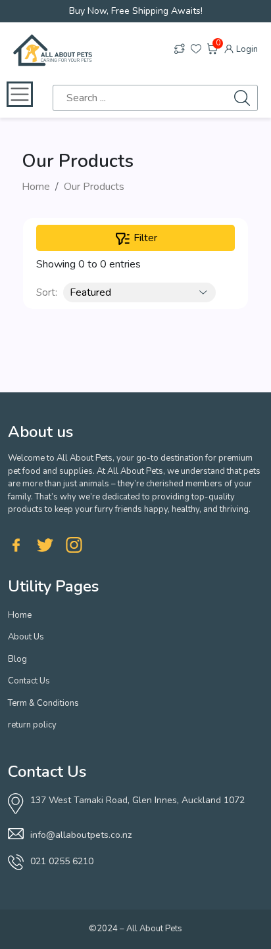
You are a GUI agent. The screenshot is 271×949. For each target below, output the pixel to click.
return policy (32, 725)
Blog (17, 659)
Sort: (46, 292)
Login (246, 49)
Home (36, 186)
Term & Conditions (43, 703)
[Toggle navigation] (20, 94)
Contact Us (29, 681)
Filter (144, 238)
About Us (26, 637)
